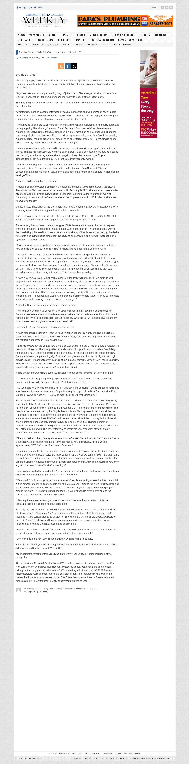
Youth (53, 35)
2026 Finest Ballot (122, 45)
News (21, 35)
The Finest (65, 40)
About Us (22, 45)
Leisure (81, 35)
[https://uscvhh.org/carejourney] (148, 94)
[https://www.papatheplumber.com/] (125, 21)
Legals (105, 45)
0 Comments (52, 58)
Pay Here (82, 40)
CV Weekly (23, 58)
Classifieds (91, 45)
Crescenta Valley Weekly (33, 759)
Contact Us (37, 45)
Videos (66, 45)
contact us (130, 759)
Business (160, 35)
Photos (77, 45)
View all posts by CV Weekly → (36, 591)
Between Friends (123, 35)
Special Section (103, 40)
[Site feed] (171, 7)
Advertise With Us (130, 40)
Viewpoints (37, 35)
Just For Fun (98, 35)
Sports (66, 35)
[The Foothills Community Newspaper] (44, 20)
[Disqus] (67, 634)
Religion (144, 35)
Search (154, 7)
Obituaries (25, 40)
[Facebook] (163, 7)
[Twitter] (167, 7)
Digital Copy (45, 40)
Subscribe (53, 45)
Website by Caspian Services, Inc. (159, 759)
